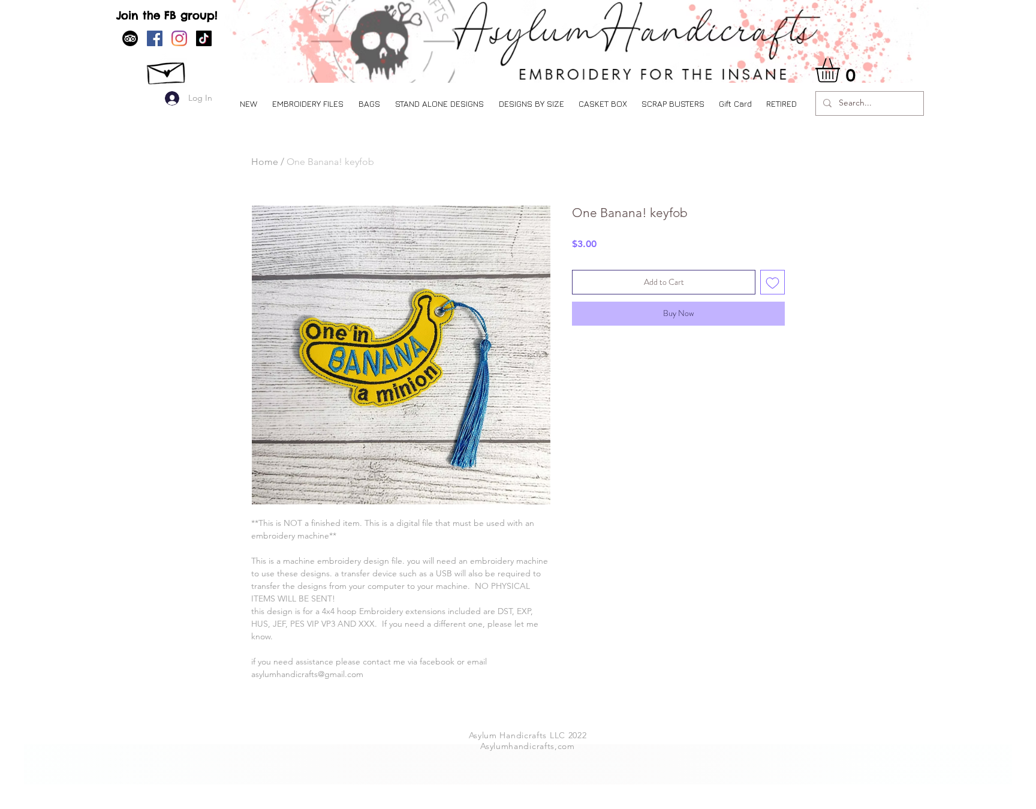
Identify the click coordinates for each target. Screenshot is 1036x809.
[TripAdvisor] (130, 38)
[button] (307, 103)
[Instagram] (179, 38)
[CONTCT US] (167, 70)
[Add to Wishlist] (772, 282)
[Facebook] (154, 38)
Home (264, 161)
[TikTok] (204, 38)
